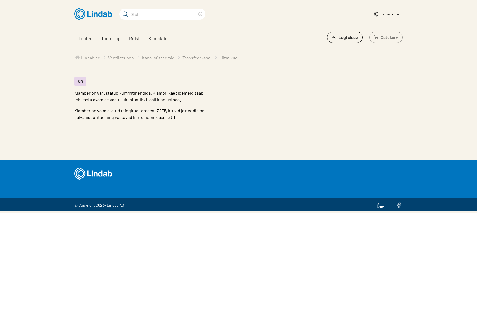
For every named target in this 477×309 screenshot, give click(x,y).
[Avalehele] (94, 14)
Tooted (85, 38)
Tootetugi (110, 38)
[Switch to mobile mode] (380, 204)
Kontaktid (158, 38)
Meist (134, 38)
